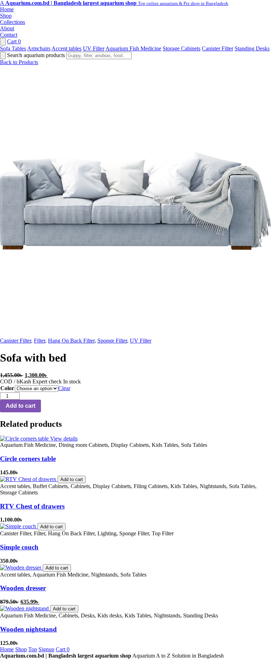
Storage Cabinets (181, 48)
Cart (14, 41)
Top (32, 649)
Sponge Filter (112, 341)
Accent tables (67, 48)
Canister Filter (217, 48)
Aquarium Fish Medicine (133, 48)
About (7, 28)
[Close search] (3, 55)
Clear (64, 388)
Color (7, 388)
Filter (39, 341)
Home (7, 9)
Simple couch (19, 547)
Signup (46, 649)
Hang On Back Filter (71, 341)
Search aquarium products (36, 55)
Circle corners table (28, 458)
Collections (12, 22)
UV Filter (93, 48)
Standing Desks (252, 48)
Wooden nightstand (28, 629)
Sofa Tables (13, 48)
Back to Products (19, 62)
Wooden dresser (23, 588)
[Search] (3, 41)
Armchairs (38, 48)
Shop (6, 16)
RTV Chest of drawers (32, 506)
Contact (8, 35)
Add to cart (20, 406)
